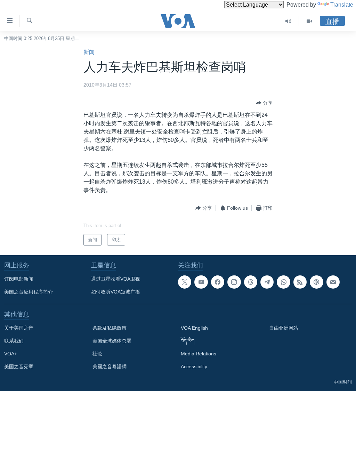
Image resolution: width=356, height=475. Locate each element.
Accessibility (194, 366)
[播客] (316, 282)
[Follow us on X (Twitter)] (184, 282)
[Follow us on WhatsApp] (283, 282)
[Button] (264, 103)
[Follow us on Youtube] (201, 282)
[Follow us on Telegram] (267, 282)
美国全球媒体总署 (111, 341)
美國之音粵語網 (109, 366)
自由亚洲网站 (283, 328)
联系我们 (14, 341)
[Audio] (288, 21)
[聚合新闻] (300, 282)
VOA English (194, 328)
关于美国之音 (18, 328)
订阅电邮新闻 (18, 279)
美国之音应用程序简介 (28, 292)
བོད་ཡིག (188, 341)
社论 (97, 353)
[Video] (309, 21)
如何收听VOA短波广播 (115, 292)
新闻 (89, 52)
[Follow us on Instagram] (234, 282)
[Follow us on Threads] (250, 282)
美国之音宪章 (18, 366)
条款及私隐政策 (109, 328)
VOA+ (10, 353)
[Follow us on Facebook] (217, 282)
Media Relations (198, 353)
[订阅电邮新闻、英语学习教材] (333, 282)
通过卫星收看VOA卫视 (115, 279)
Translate (341, 5)
